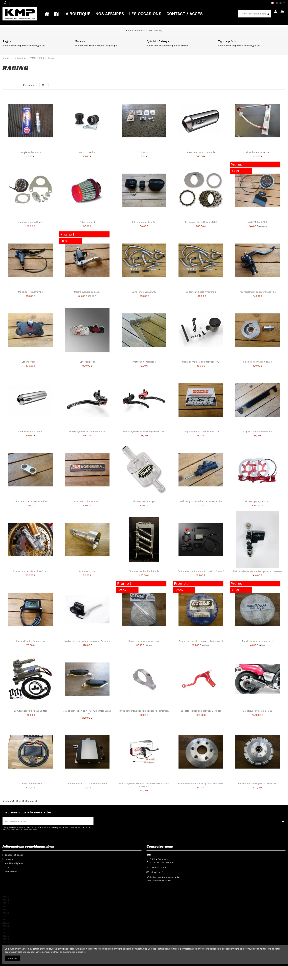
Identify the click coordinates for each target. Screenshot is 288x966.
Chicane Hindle (87, 571)
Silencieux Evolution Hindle (200, 152)
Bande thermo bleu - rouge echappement (200, 641)
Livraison (9, 859)
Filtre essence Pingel (144, 501)
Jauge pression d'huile (30, 222)
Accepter (13, 958)
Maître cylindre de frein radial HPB (87, 431)
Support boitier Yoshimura (30, 641)
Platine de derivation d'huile (257, 361)
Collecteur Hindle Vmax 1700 (201, 291)
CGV (6, 867)
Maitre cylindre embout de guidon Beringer (87, 641)
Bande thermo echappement (144, 641)
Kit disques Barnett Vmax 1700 (200, 222)
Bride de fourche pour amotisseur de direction (144, 710)
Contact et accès (13, 855)
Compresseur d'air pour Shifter (30, 710)
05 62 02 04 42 (158, 867)
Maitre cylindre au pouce (87, 291)
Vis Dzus (143, 152)
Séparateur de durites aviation (30, 501)
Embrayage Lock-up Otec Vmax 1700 (257, 783)
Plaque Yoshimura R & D (87, 501)
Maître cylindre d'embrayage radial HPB (144, 431)
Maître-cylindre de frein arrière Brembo (201, 501)
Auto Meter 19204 (257, 222)
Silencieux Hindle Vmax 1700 (257, 710)
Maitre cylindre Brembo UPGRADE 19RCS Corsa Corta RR (144, 785)
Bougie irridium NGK (30, 152)
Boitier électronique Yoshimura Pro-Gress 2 (201, 571)
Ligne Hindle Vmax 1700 (144, 291)
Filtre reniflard (87, 222)
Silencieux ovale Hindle (30, 431)
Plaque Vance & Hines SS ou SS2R (201, 431)
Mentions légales (13, 863)
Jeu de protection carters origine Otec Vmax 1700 (87, 712)
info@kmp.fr (157, 872)
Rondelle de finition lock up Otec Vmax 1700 (201, 783)
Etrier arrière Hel (30, 361)
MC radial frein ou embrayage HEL (258, 291)
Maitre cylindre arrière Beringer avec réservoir (257, 571)
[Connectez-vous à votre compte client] (276, 12)
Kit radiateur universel (258, 152)
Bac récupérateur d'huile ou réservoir (87, 783)
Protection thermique (144, 361)
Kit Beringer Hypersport (257, 501)
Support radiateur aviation (257, 431)
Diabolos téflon (87, 152)
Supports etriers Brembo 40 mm (30, 571)
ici (85, 952)
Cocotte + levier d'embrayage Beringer (200, 710)
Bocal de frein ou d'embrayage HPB (200, 361)
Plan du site (10, 871)
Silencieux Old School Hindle (144, 571)
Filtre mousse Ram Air (144, 222)
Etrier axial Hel (87, 361)
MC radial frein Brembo (30, 291)
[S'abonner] (89, 821)
